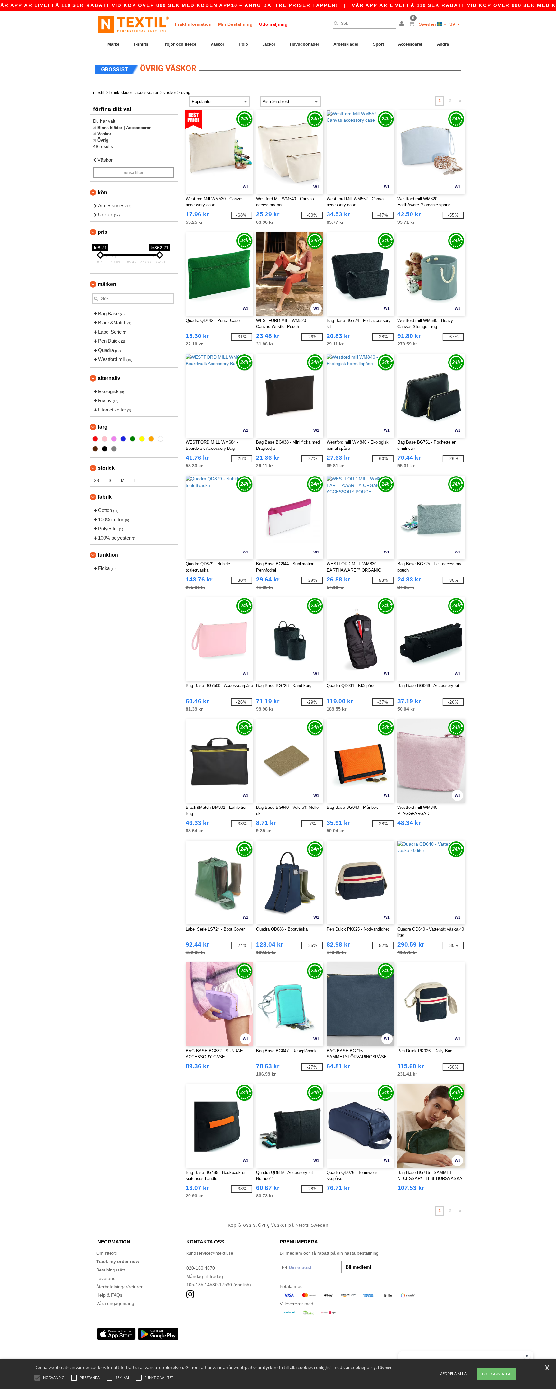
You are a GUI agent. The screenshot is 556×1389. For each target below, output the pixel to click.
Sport (378, 44)
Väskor (217, 44)
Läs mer (385, 1367)
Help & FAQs (109, 1295)
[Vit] (160, 439)
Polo (243, 44)
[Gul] (142, 439)
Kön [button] (102, 192)
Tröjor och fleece (179, 44)
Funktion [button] (108, 555)
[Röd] (95, 439)
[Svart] (104, 449)
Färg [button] (102, 427)
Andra (443, 44)
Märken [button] (107, 284)
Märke (113, 44)
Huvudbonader (304, 44)
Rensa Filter (134, 172)
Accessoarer (410, 44)
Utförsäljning (273, 24)
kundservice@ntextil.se (209, 1253)
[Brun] (95, 449)
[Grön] (132, 439)
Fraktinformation (193, 24)
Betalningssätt (110, 1269)
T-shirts (141, 44)
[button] (402, 24)
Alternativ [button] (109, 378)
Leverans (105, 1278)
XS (96, 480)
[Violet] (114, 439)
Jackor (268, 44)
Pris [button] (102, 232)
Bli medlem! (358, 1267)
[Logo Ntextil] (133, 24)
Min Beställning (235, 24)
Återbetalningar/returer (119, 1286)
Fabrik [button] (105, 497)
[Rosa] (104, 439)
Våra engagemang (115, 1303)
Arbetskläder (345, 44)
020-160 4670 (200, 1268)
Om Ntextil (106, 1253)
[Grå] (114, 449)
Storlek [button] (106, 468)
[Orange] (151, 439)
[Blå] (123, 439)
